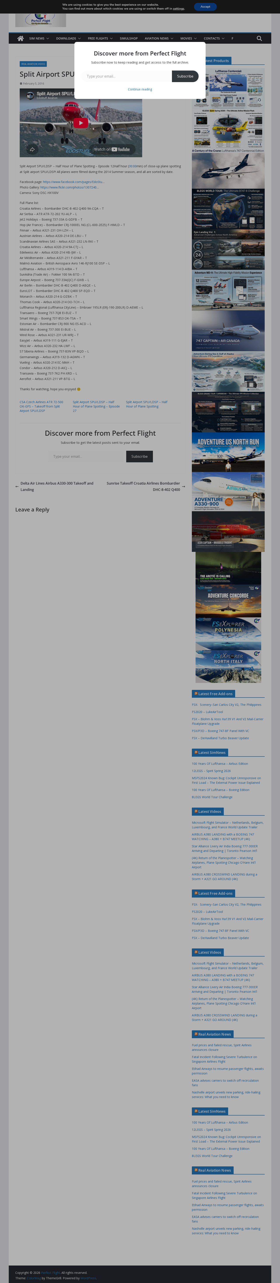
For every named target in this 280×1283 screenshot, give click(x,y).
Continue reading (140, 89)
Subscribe (185, 76)
